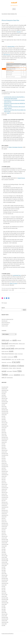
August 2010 (4, 528)
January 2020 (4, 435)
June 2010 (4, 529)
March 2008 (4, 573)
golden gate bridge (20, 348)
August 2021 (4, 427)
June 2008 (4, 568)
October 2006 (4, 601)
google (11, 351)
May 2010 (4, 531)
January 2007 (4, 596)
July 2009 (3, 547)
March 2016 (4, 469)
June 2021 (4, 429)
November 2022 (5, 411)
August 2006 (4, 604)
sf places (20, 365)
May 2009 (4, 550)
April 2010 (4, 533)
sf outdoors (13, 366)
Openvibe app (4, 320)
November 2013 (5, 497)
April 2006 (4, 610)
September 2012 (5, 507)
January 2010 (4, 537)
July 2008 (3, 567)
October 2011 (4, 513)
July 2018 (3, 456)
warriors (23, 374)
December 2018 (5, 453)
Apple (13, 288)
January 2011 (4, 521)
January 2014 (4, 494)
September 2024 (5, 390)
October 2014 (4, 489)
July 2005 (3, 625)
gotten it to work (13, 283)
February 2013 (4, 502)
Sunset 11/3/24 (5, 325)
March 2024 (4, 396)
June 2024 (4, 393)
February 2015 (4, 484)
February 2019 (4, 450)
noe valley (19, 359)
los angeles (4, 357)
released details (11, 46)
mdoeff (14, 3)
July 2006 (3, 606)
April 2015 (4, 481)
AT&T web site (6, 54)
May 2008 (4, 570)
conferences (12, 345)
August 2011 (4, 516)
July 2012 (3, 508)
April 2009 (4, 552)
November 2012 (5, 503)
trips (19, 371)
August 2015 (4, 476)
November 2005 (5, 619)
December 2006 (5, 597)
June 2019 (4, 445)
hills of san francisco (8, 354)
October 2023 (4, 403)
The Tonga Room (5, 324)
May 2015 (4, 479)
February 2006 (4, 614)
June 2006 (4, 607)
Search (3, 307)
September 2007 (5, 583)
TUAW (8, 113)
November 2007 (5, 580)
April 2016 (4, 468)
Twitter (5, 374)
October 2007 (4, 581)
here (20, 275)
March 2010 (4, 534)
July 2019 (3, 443)
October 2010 (4, 526)
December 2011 (5, 510)
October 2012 (4, 505)
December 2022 (5, 409)
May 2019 (4, 447)
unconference (10, 374)
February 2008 (4, 575)
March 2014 (4, 490)
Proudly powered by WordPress (7, 633)
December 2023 (5, 401)
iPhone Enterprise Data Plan (10, 20)
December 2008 (5, 558)
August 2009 (4, 546)
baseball (5, 343)
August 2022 (4, 414)
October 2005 (4, 620)
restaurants (4, 362)
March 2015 (4, 482)
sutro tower (9, 371)
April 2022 (4, 419)
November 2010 (5, 524)
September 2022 (5, 413)
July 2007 (3, 586)
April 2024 (4, 395)
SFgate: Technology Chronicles (15, 147)
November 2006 (5, 599)
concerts (7, 345)
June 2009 (4, 549)
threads (15, 371)
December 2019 (5, 437)
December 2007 (5, 578)
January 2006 (4, 615)
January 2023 (4, 408)
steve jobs (18, 368)
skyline (14, 368)
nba (15, 359)
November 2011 (5, 511)
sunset (4, 371)
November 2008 (5, 560)
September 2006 (5, 602)
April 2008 (4, 571)
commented (15, 275)
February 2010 (4, 536)
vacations (17, 375)
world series (10, 377)
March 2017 (4, 461)
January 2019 (4, 451)
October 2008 (4, 562)
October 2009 (4, 542)
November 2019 (5, 438)
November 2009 (5, 541)
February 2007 (4, 594)
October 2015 (4, 473)
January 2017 (4, 463)
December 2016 (5, 464)
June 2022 (4, 417)
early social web (8, 348)
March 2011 (4, 520)
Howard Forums (21, 178)
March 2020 (4, 434)
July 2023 (3, 404)
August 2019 (4, 442)
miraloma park (10, 357)
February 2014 (4, 492)
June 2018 (4, 458)
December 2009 (5, 539)
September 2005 (5, 622)
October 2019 (4, 440)
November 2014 (5, 487)
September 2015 (5, 474)
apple (14, 340)
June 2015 (4, 477)
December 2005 (5, 617)
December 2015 (5, 471)
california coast (22, 343)
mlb (15, 356)
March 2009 (4, 554)
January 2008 (4, 576)
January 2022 (4, 424)
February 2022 (4, 422)
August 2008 (4, 565)
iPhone (15, 288)
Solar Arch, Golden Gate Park (7, 319)
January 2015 (4, 486)
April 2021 (4, 430)
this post (19, 31)
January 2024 (4, 400)
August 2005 (4, 623)
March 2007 (4, 593)
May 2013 (4, 500)
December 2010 (5, 523)
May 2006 (4, 609)
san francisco (9, 362)
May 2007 (4, 589)
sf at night (16, 362)
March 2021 (4, 432)
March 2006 (4, 612)
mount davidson (6, 359)
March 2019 (4, 448)
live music (20, 353)
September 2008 (5, 563)
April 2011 (4, 518)
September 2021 (5, 426)
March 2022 (4, 421)
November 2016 (5, 466)
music (13, 359)
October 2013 (4, 498)
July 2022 (3, 416)
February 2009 (4, 555)
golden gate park (5, 351)
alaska (11, 340)
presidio (22, 359)
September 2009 (5, 544)
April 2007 (4, 591)
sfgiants (5, 365)
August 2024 (4, 391)
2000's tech (5, 340)
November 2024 (5, 387)
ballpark (19, 340)
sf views (10, 368)
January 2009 (4, 557)
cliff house (3, 345)
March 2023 (4, 406)
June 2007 (4, 588)
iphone (16, 353)
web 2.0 (4, 377)
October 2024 (4, 388)
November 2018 (5, 455)
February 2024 (4, 398)
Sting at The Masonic (6, 322)
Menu (14, 8)
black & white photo (13, 343)
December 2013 (5, 495)
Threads (5, 302)
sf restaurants (5, 368)
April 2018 (4, 460)
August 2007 (4, 584)
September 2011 (5, 515)
